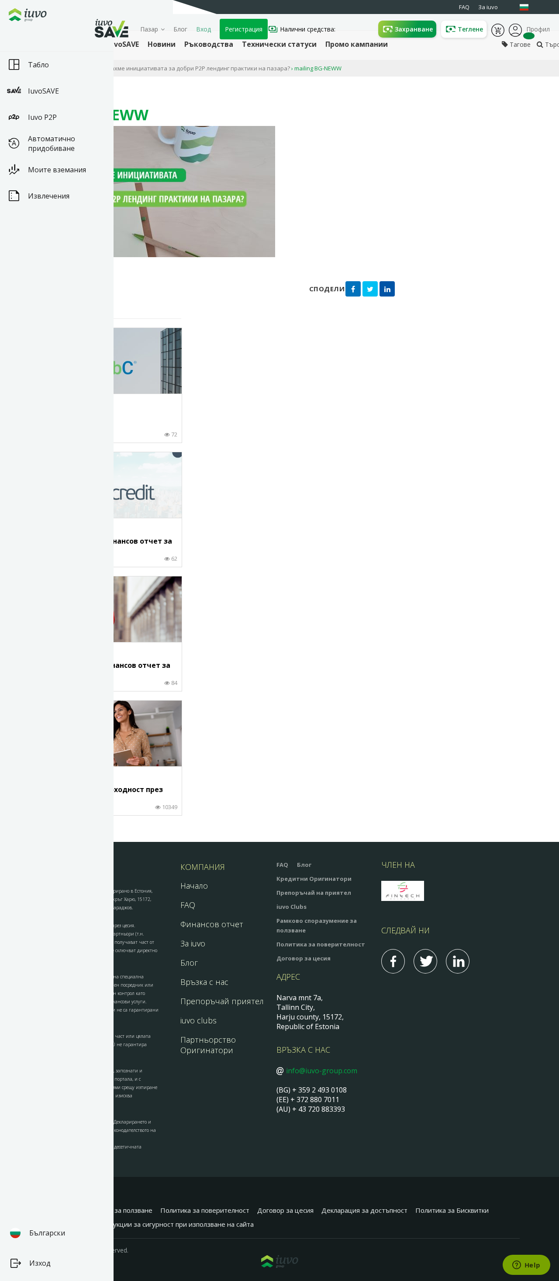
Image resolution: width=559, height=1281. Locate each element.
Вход (203, 29)
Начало (194, 885)
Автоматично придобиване (51, 143)
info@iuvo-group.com (321, 1070)
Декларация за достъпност (364, 1210)
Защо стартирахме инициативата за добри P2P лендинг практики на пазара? (181, 68)
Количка (497, 29)
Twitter (425, 961)
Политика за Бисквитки (452, 1210)
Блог (180, 29)
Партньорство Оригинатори (208, 1044)
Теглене (470, 29)
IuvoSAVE (43, 91)
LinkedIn (457, 961)
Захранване (414, 29)
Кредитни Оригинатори (314, 879)
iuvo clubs (198, 1020)
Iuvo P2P (42, 117)
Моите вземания (57, 170)
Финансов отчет (211, 924)
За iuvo (192, 943)
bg (528, 7)
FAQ (187, 905)
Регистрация (243, 29)
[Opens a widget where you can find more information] (526, 1266)
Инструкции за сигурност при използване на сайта (174, 1224)
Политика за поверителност (320, 944)
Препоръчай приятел (222, 1001)
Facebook (393, 961)
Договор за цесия (303, 958)
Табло (38, 65)
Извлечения (48, 196)
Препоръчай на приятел (313, 893)
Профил (515, 29)
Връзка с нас (204, 982)
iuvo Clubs (291, 907)
